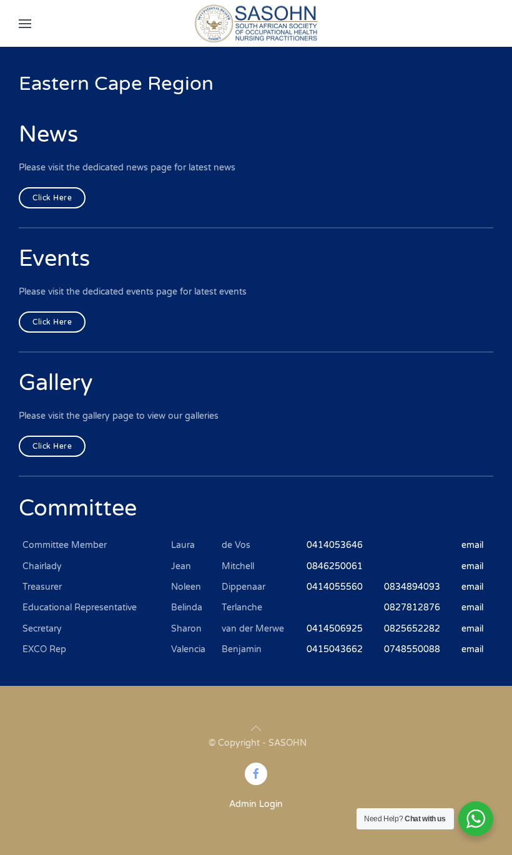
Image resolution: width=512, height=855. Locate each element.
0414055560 (335, 587)
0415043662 (335, 649)
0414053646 (335, 545)
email (472, 545)
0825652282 (412, 628)
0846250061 (335, 566)
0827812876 (412, 607)
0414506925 (335, 628)
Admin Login (256, 804)
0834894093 (412, 587)
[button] (25, 23)
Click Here (52, 197)
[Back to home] (256, 23)
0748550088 (412, 649)
